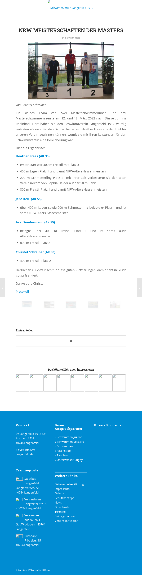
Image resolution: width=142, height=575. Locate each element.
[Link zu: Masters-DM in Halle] (77, 383)
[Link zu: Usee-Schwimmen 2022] (91, 383)
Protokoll (22, 291)
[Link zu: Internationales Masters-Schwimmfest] (36, 383)
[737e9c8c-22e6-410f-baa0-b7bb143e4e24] (115, 304)
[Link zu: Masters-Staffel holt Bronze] (105, 383)
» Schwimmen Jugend (68, 437)
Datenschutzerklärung (69, 484)
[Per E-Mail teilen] (71, 341)
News (58, 502)
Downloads (62, 507)
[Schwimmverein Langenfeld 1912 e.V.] (71, 8)
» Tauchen (61, 455)
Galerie (59, 493)
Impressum (62, 489)
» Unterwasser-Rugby (69, 460)
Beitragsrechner (65, 516)
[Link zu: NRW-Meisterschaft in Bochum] (63, 383)
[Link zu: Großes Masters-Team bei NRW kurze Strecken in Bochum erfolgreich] (22, 383)
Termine (60, 512)
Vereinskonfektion (66, 521)
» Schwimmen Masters (69, 442)
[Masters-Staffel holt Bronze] (139, 287)
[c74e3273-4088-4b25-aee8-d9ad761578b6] (93, 304)
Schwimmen (72, 37)
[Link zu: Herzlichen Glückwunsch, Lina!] (50, 383)
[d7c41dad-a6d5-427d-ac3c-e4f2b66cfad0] (27, 304)
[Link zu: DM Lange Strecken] (119, 383)
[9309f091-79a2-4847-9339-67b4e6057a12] (49, 304)
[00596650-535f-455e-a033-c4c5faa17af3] (71, 304)
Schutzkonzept (64, 498)
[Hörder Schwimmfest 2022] (2, 287)
